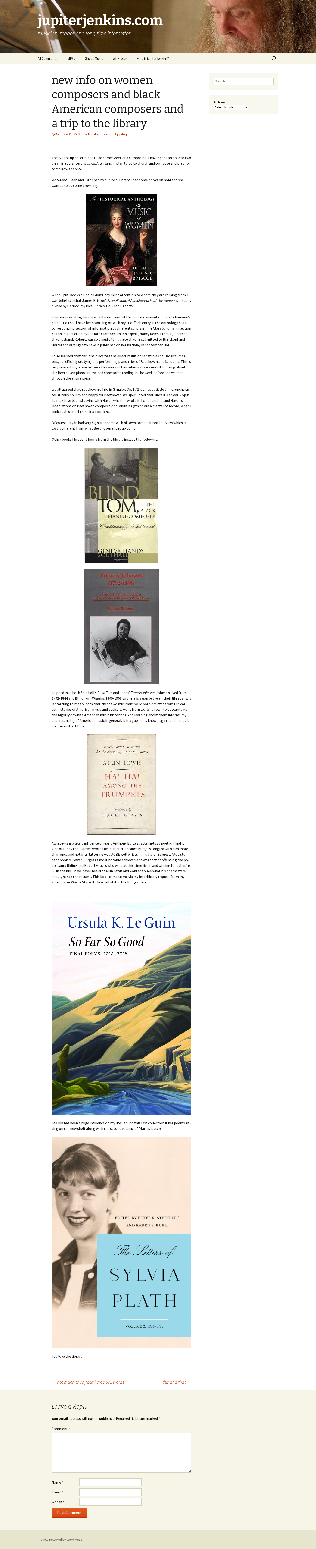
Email (57, 1492)
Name (57, 1482)
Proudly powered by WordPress (60, 1539)
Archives (220, 102)
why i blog (120, 58)
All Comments (47, 58)
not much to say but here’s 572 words (88, 1382)
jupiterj (122, 134)
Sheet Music (94, 58)
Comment (61, 1428)
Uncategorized (98, 134)
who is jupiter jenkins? (153, 58)
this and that (176, 1382)
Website (58, 1501)
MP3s (71, 58)
